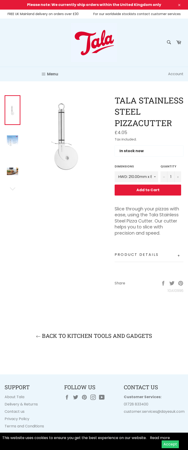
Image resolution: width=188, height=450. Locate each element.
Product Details (147, 255)
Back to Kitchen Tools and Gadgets (96, 335)
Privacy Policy (17, 418)
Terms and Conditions (24, 426)
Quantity (168, 166)
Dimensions (124, 166)
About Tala (14, 397)
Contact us (15, 411)
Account (175, 74)
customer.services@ (142, 411)
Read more (160, 437)
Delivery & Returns (21, 404)
